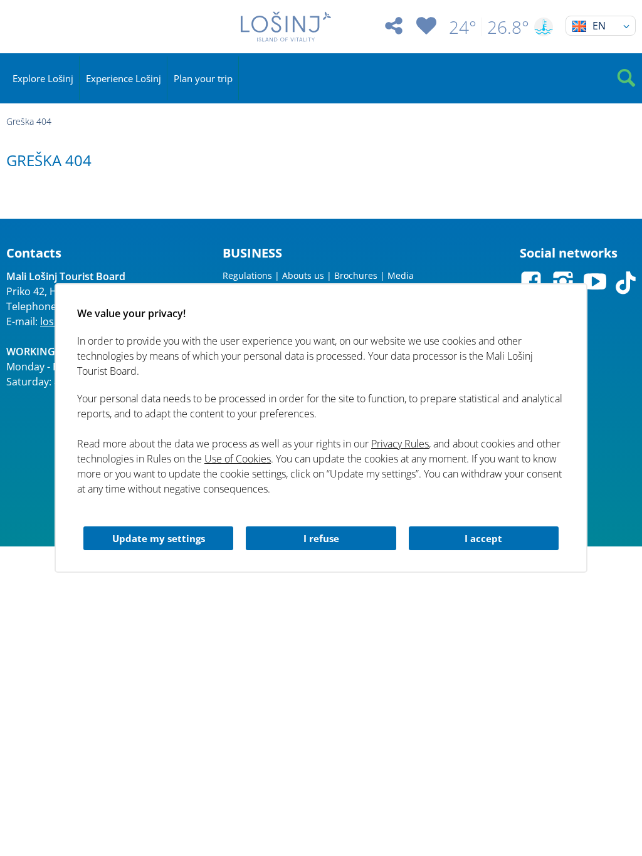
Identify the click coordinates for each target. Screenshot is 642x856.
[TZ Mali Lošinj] (285, 26)
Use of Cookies (237, 459)
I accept (483, 538)
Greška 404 (28, 121)
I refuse (321, 538)
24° (462, 27)
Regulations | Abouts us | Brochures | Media (318, 275)
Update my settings (158, 538)
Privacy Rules (400, 444)
